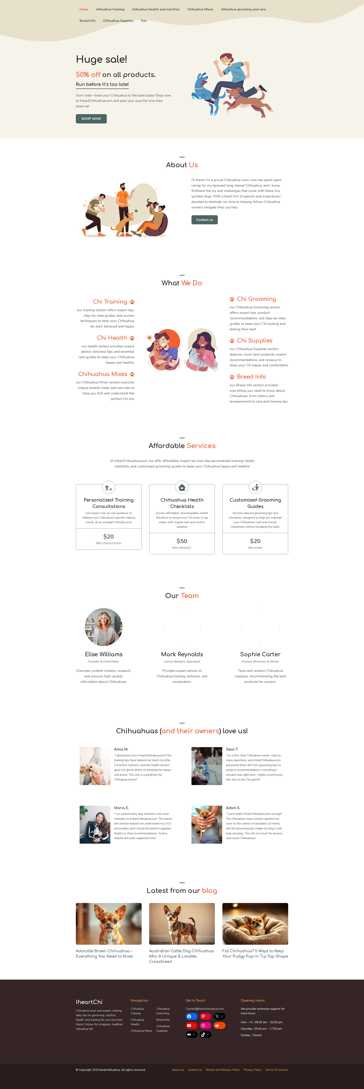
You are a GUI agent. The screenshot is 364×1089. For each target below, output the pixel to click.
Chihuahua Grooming (162, 1011)
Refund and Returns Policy (223, 1070)
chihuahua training (110, 9)
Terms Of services (276, 1070)
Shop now (91, 118)
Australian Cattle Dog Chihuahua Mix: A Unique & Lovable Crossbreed (181, 956)
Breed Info (88, 21)
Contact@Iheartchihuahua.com (205, 1009)
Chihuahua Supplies (118, 21)
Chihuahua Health (137, 1022)
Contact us (204, 219)
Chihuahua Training (137, 1011)
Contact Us (195, 1070)
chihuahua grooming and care (243, 9)
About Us (178, 1070)
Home (84, 9)
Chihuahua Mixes (200, 9)
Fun (144, 21)
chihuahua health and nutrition (156, 9)
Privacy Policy (252, 1070)
